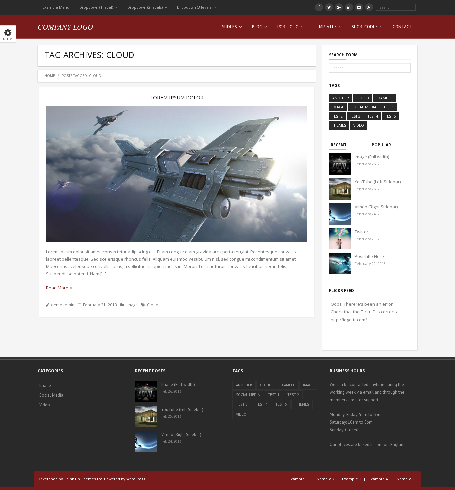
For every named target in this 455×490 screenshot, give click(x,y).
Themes (339, 125)
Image (132, 304)
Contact (402, 27)
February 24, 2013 (370, 213)
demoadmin (62, 304)
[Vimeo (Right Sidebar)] (340, 214)
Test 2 (337, 116)
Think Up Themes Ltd (83, 478)
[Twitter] (340, 238)
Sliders (229, 27)
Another (340, 97)
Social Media (363, 106)
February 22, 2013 (370, 263)
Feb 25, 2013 (171, 416)
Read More (57, 288)
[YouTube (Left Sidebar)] (340, 189)
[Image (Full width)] (340, 164)
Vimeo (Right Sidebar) (376, 207)
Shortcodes (365, 27)
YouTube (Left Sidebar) (378, 182)
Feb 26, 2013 (171, 391)
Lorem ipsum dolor (177, 97)
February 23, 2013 (370, 238)
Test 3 (355, 116)
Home (49, 75)
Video (358, 125)
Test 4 (373, 116)
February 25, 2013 (370, 188)
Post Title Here (369, 256)
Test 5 (390, 116)
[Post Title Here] (340, 263)
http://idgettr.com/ (349, 320)
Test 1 (389, 106)
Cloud (152, 304)
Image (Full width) (372, 157)
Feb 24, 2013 (171, 441)
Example (384, 97)
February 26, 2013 (370, 163)
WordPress (135, 478)
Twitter (361, 232)
